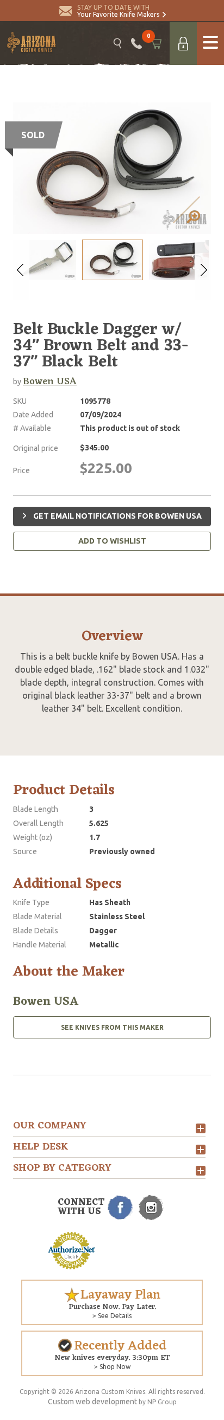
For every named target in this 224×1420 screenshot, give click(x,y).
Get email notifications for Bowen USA (117, 516)
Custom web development (92, 1401)
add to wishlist (112, 541)
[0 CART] (155, 43)
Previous (21, 270)
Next (203, 270)
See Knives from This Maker (112, 1027)
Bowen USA (50, 381)
